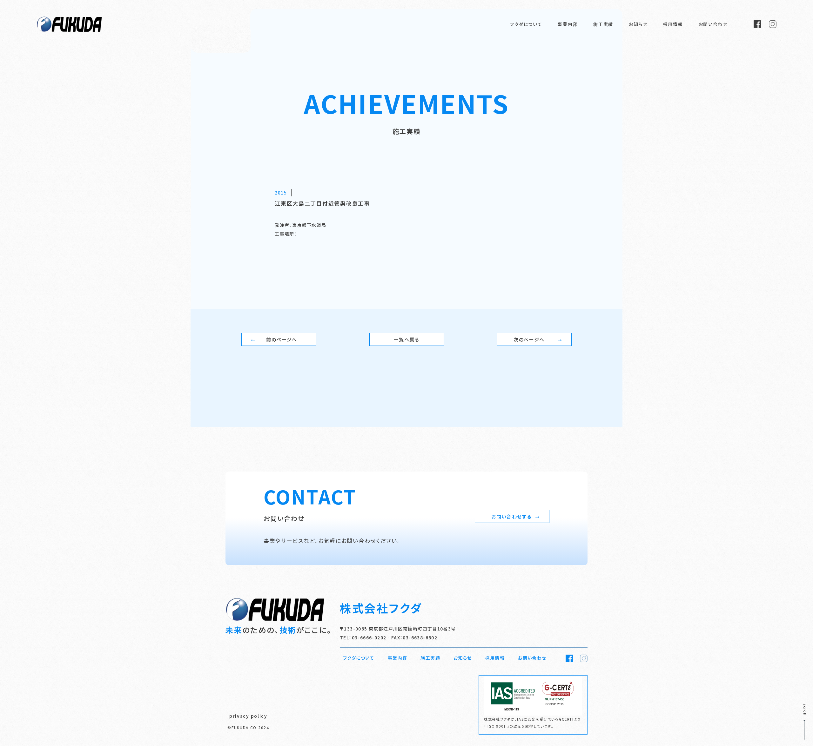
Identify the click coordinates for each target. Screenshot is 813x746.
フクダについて (526, 24)
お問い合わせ (713, 24)
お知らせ (638, 24)
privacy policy (248, 716)
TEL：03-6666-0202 (363, 637)
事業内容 (568, 24)
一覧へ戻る (406, 339)
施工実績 (603, 24)
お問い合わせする (511, 516)
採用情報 (673, 24)
